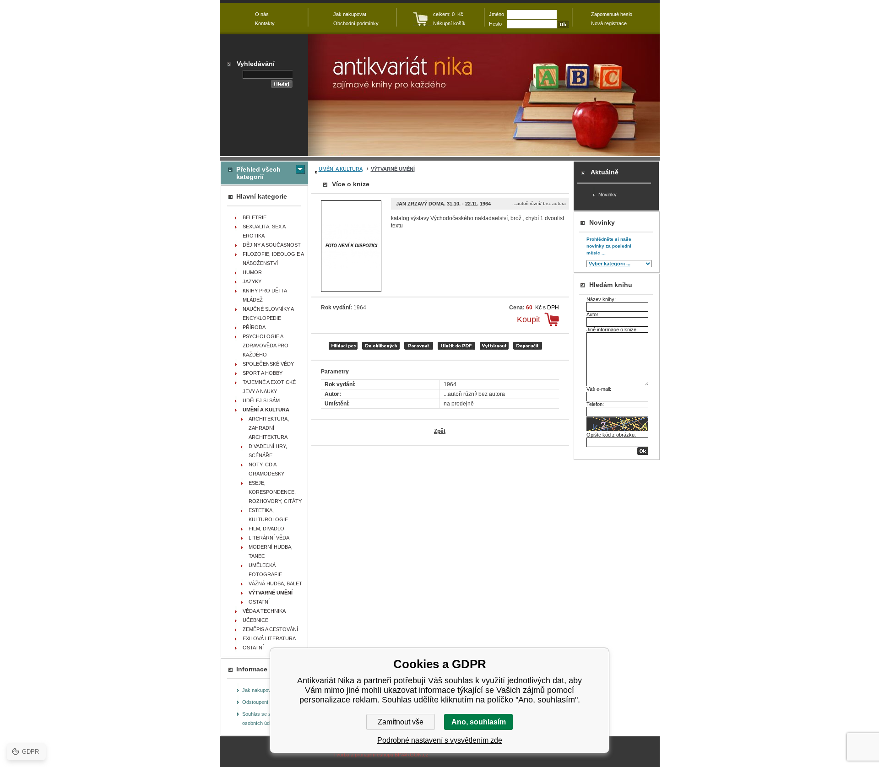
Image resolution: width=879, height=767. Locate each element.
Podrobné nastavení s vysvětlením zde (439, 740)
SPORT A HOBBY (262, 373)
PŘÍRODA (254, 327)
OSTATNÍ (259, 602)
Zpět (439, 431)
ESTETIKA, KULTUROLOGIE (268, 515)
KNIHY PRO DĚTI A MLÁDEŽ (265, 295)
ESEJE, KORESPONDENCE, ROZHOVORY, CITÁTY (275, 492)
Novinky (607, 194)
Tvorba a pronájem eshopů (363, 754)
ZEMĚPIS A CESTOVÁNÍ (270, 629)
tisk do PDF (456, 346)
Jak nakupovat (258, 690)
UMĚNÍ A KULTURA (341, 169)
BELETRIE (254, 217)
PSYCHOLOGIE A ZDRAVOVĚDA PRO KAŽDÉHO (265, 345)
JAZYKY (252, 281)
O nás (262, 14)
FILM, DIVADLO (266, 528)
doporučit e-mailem (527, 346)
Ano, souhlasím (478, 722)
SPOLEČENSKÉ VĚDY (268, 364)
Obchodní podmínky (356, 23)
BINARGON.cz (412, 754)
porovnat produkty (418, 346)
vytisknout (494, 346)
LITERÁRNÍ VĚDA (269, 537)
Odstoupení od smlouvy (268, 702)
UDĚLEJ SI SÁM (261, 400)
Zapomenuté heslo (611, 14)
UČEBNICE (255, 620)
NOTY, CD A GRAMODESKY (266, 469)
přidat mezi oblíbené (381, 346)
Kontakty (265, 23)
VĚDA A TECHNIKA (264, 611)
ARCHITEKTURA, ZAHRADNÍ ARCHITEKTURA (269, 428)
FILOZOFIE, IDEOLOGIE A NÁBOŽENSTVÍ (273, 258)
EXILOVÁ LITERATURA (269, 638)
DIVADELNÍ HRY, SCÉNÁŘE (268, 450)
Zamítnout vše (400, 722)
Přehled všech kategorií (258, 173)
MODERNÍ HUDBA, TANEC (271, 551)
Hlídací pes (343, 346)
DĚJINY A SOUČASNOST (272, 245)
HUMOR (252, 272)
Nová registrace (609, 23)
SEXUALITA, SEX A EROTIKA (264, 231)
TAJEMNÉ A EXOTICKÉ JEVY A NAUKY (269, 386)
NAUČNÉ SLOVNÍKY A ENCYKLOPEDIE (268, 313)
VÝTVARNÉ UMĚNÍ (393, 169)
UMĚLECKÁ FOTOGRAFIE (265, 569)
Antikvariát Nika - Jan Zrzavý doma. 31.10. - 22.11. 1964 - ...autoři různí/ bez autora (484, 95)
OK (642, 451)
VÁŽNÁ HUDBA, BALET (275, 583)
